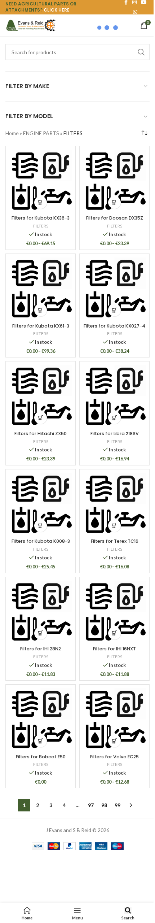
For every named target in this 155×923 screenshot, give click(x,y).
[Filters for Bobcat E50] (40, 719)
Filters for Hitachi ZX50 (40, 433)
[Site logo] (30, 25)
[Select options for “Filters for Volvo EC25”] (114, 740)
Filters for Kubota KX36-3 (41, 218)
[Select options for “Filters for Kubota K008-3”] (40, 525)
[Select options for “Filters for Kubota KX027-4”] (114, 310)
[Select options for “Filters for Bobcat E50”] (40, 740)
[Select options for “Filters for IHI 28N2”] (40, 633)
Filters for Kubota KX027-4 (114, 326)
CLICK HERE (57, 10)
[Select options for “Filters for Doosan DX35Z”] (114, 202)
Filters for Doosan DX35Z (114, 218)
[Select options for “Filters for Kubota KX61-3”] (40, 310)
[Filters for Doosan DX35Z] (114, 181)
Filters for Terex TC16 (114, 541)
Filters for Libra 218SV (114, 433)
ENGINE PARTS (41, 133)
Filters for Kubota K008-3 (41, 541)
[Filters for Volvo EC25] (114, 719)
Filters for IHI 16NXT (114, 649)
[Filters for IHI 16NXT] (114, 612)
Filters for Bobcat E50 (41, 757)
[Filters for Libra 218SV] (114, 396)
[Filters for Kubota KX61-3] (40, 288)
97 (91, 805)
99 (117, 805)
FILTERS (40, 226)
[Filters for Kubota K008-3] (40, 504)
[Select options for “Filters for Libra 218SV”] (114, 417)
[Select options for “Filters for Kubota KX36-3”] (40, 202)
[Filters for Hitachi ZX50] (40, 396)
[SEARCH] (141, 52)
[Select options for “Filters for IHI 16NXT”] (114, 633)
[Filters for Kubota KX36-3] (40, 181)
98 (104, 805)
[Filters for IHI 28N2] (40, 612)
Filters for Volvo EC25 (114, 757)
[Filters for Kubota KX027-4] (114, 288)
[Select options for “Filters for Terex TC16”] (114, 525)
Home (12, 133)
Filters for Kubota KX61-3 (40, 326)
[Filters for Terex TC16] (114, 504)
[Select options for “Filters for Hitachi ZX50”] (40, 417)
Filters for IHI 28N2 (40, 649)
